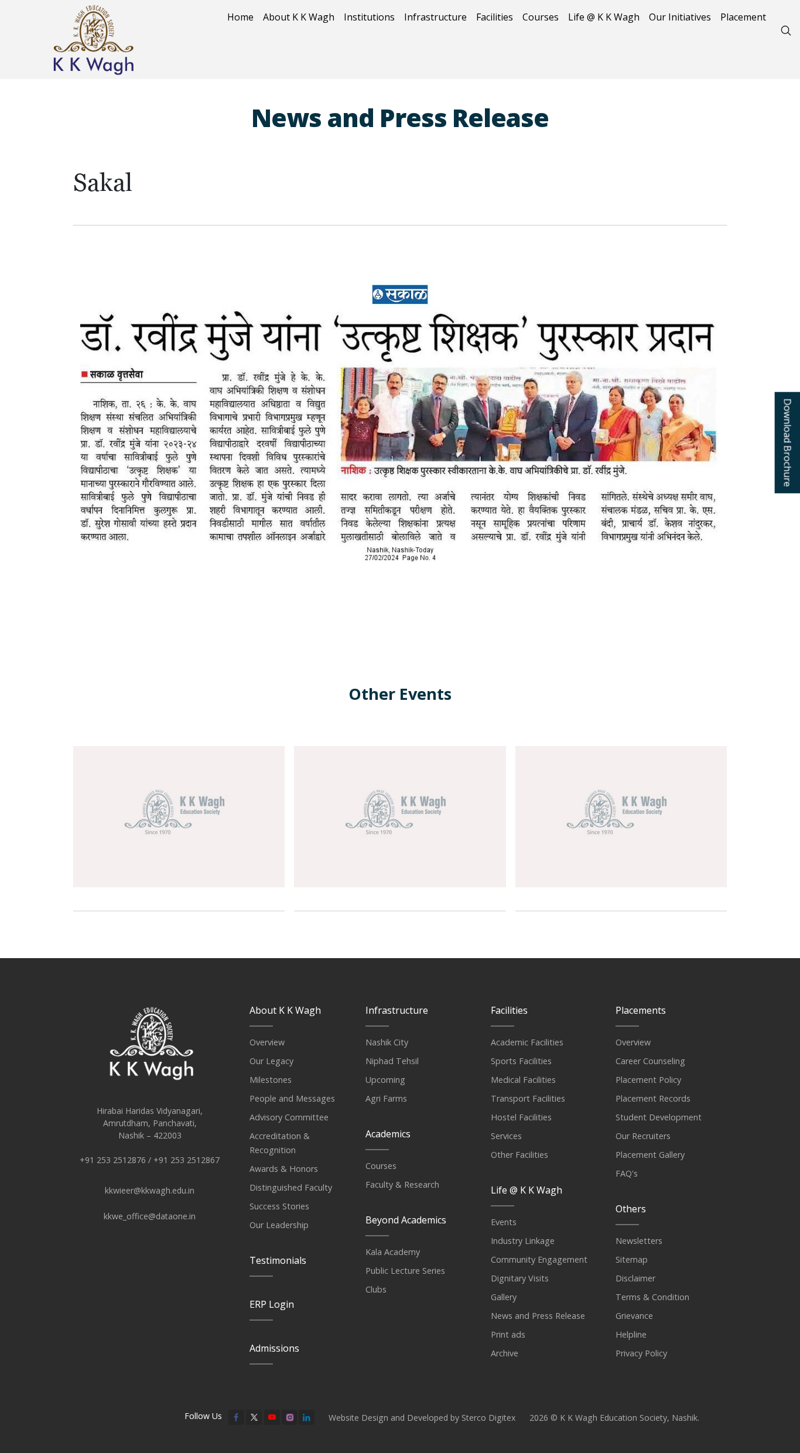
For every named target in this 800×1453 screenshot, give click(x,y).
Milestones (270, 1079)
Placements (641, 1010)
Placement (743, 17)
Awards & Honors (283, 1168)
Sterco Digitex (488, 1417)
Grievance (634, 1315)
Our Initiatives (680, 17)
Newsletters (639, 1240)
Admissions (274, 1348)
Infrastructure (435, 17)
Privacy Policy (641, 1353)
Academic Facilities (527, 1042)
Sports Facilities (521, 1060)
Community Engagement (539, 1259)
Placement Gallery (650, 1154)
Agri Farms (386, 1098)
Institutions (369, 17)
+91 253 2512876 (113, 1159)
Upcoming (385, 1079)
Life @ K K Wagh (604, 17)
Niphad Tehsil (392, 1060)
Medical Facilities (523, 1079)
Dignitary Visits (520, 1278)
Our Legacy (271, 1060)
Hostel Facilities (521, 1117)
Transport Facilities (528, 1098)
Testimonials (277, 1260)
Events (504, 1222)
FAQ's (627, 1173)
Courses (540, 17)
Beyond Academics (405, 1219)
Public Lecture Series (405, 1270)
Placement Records (653, 1098)
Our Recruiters (643, 1135)
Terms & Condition (652, 1296)
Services (506, 1135)
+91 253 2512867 (186, 1159)
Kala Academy (392, 1251)
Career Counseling (650, 1060)
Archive (504, 1353)
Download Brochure (787, 443)
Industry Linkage (523, 1240)
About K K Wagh (298, 17)
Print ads (508, 1334)
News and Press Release (538, 1315)
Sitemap (632, 1259)
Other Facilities (519, 1154)
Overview (267, 1042)
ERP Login (271, 1304)
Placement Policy (648, 1079)
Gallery (504, 1296)
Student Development (659, 1117)
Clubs (376, 1289)
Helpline (631, 1334)
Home (240, 17)
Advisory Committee (289, 1117)
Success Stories (279, 1206)
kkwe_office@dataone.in (150, 1216)
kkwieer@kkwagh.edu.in (149, 1190)
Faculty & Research (402, 1184)
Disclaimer (635, 1278)
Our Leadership (279, 1224)
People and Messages (292, 1098)
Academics (388, 1133)
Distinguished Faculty (290, 1187)
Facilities (494, 17)
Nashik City (386, 1042)
